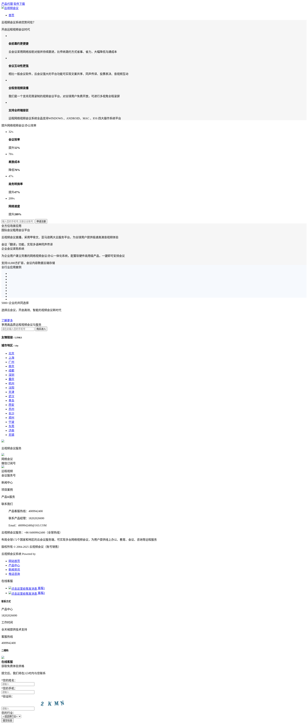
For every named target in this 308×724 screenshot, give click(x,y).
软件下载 (19, 3)
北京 (11, 353)
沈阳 (11, 387)
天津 (11, 391)
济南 (11, 430)
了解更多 (7, 320)
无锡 (11, 434)
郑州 (11, 417)
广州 (11, 362)
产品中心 (14, 565)
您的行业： (8, 712)
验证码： (7, 696)
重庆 (11, 379)
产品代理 (7, 3)
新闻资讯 (14, 569)
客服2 (41, 593)
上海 (11, 357)
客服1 (41, 588)
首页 (11, 15)
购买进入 (41, 329)
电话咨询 (14, 573)
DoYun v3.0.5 (44, 553)
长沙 (11, 413)
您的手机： (9, 688)
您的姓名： (9, 680)
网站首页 (14, 561)
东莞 (11, 426)
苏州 (11, 409)
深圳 (11, 374)
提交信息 (7, 720)
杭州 (11, 383)
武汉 (11, 396)
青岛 (11, 400)
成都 (11, 370)
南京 (11, 366)
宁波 (11, 421)
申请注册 (41, 221)
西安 (11, 404)
